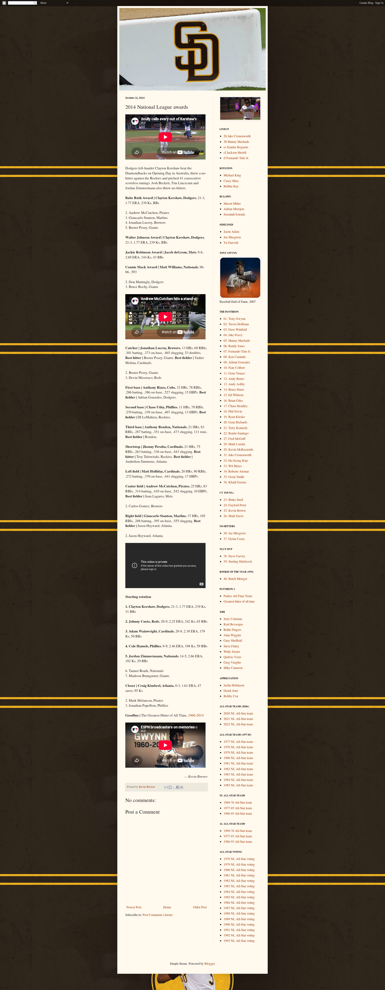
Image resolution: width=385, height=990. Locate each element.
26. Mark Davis (233, 516)
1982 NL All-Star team (238, 769)
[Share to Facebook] (178, 787)
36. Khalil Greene (235, 482)
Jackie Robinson (234, 685)
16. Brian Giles (233, 400)
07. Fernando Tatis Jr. (237, 351)
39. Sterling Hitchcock (238, 561)
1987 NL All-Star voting (239, 908)
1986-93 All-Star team (238, 813)
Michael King (232, 175)
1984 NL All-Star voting (239, 891)
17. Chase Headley (236, 406)
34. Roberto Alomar (236, 471)
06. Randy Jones (234, 346)
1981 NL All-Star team (238, 763)
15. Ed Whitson (233, 395)
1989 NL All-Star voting (239, 919)
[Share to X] (174, 787)
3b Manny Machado (236, 141)
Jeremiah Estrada (234, 214)
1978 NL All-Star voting (239, 859)
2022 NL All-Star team (238, 724)
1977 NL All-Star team (238, 741)
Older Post (200, 907)
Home (167, 907)
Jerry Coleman (233, 619)
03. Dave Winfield (235, 329)
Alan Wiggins (232, 635)
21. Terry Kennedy (236, 428)
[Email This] (166, 787)
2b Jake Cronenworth (237, 136)
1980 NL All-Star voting (239, 870)
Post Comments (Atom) (157, 915)
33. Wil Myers (233, 466)
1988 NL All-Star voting (239, 913)
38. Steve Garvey (234, 556)
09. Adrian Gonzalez (237, 362)
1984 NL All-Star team (238, 780)
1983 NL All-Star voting (239, 886)
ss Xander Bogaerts (236, 147)
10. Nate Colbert (234, 367)
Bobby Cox (231, 696)
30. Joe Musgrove (235, 533)
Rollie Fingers (232, 629)
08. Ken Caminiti (234, 357)
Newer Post (133, 907)
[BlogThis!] (170, 787)
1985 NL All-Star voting (239, 897)
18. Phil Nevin (233, 411)
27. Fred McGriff (234, 438)
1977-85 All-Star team (238, 808)
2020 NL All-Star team (238, 713)
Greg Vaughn (232, 662)
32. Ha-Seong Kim (236, 460)
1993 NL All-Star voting (239, 940)
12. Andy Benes (234, 378)
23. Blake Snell (233, 499)
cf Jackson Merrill (235, 152)
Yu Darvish (231, 242)
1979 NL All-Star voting (239, 864)
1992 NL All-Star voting (239, 935)
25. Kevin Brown (235, 510)
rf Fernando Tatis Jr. (236, 158)
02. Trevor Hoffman (236, 324)
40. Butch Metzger (235, 578)
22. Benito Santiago (236, 433)
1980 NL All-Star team (238, 758)
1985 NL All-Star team (238, 785)
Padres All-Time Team (238, 596)
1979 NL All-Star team (238, 752)
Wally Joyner (232, 651)
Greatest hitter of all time (239, 601)
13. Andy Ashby (234, 384)
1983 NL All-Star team (238, 774)
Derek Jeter (231, 690)
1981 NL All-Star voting (239, 875)
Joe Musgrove (232, 237)
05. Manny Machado (237, 340)
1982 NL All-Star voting (239, 880)
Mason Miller (232, 203)
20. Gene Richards (235, 422)
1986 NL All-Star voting (239, 902)
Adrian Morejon (234, 209)
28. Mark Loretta (234, 444)
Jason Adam (231, 231)
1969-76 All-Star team (238, 802)
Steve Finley (231, 646)
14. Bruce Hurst (234, 389)
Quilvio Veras (232, 657)
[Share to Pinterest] (181, 787)
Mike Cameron (233, 668)
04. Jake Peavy (233, 335)
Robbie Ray (231, 186)
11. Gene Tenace (234, 373)
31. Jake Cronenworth (237, 455)
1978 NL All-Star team (238, 747)
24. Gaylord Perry (235, 505)
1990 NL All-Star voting (239, 924)
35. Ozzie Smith (234, 477)
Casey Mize (231, 181)
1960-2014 (196, 715)
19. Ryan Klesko (234, 417)
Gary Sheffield (233, 640)
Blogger (210, 963)
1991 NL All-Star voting (239, 930)
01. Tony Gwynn (234, 318)
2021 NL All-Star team (238, 719)
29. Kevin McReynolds (238, 449)
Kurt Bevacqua (233, 624)
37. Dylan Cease (234, 539)
